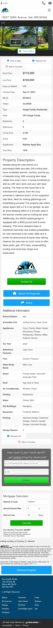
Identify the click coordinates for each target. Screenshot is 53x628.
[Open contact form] (50, 2)
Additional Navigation (26, 570)
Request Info (40, 60)
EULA (35, 564)
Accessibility (7, 625)
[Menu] (49, 10)
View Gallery (28, 51)
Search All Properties (29, 293)
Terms (17, 625)
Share (28, 302)
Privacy (26, 625)
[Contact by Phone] (43, 2)
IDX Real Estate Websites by (14, 622)
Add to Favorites (15, 66)
